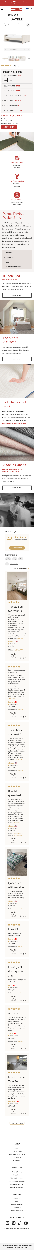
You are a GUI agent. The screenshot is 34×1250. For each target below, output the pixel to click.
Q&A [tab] (15, 532)
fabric (21, 559)
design (15, 559)
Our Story (17, 1148)
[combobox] (21, 568)
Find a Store (16, 1175)
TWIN (5, 80)
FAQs (16, 1201)
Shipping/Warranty (16, 1204)
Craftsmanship (17, 1151)
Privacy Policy (17, 1160)
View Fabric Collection (16, 1178)
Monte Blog (17, 1157)
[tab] (17, 252)
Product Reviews (17, 1172)
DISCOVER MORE (17, 295)
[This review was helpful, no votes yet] (20, 658)
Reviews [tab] (8, 532)
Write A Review (17, 548)
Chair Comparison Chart (17, 1184)
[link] (28, 25)
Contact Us (17, 1198)
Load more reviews (17, 1123)
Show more (14, 564)
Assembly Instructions (16, 1187)
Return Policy (17, 1207)
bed (7, 564)
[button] (18, 252)
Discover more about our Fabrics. (14, 423)
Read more (20, 638)
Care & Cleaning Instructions (17, 1181)
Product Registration (17, 1210)
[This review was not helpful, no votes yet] (23, 658)
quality (8, 559)
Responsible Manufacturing (17, 1154)
